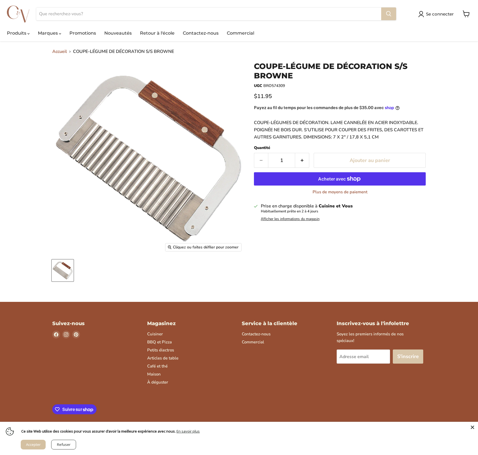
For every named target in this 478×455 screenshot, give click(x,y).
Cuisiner (155, 334)
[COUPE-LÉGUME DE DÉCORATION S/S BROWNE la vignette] (63, 270)
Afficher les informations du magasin (290, 219)
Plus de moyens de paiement (340, 192)
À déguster (157, 382)
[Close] (472, 427)
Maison (154, 374)
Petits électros (160, 350)
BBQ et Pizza (159, 342)
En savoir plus (188, 431)
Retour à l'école (157, 33)
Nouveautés (118, 33)
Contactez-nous (201, 33)
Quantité (262, 148)
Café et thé (157, 366)
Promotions (82, 33)
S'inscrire (408, 356)
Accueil (59, 51)
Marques (48, 33)
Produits (17, 33)
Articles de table (162, 358)
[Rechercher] (388, 13)
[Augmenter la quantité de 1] (302, 160)
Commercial (240, 33)
